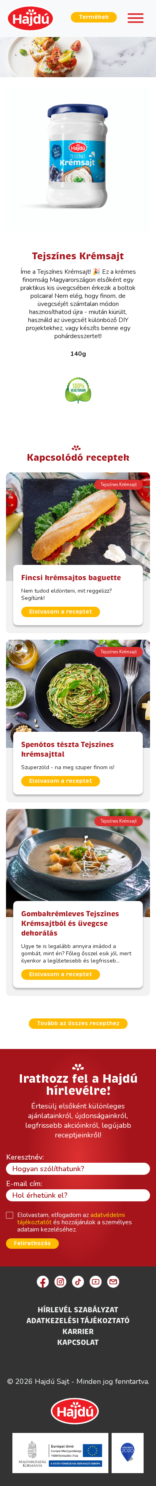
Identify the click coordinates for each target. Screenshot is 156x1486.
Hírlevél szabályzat (78, 1310)
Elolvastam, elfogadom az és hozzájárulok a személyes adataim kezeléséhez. (74, 1222)
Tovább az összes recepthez (78, 1023)
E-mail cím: (24, 1183)
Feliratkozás (32, 1243)
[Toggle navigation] (136, 19)
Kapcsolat (78, 1342)
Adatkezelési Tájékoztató (78, 1321)
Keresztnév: (25, 1157)
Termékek (94, 17)
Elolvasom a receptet (60, 612)
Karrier (78, 1331)
